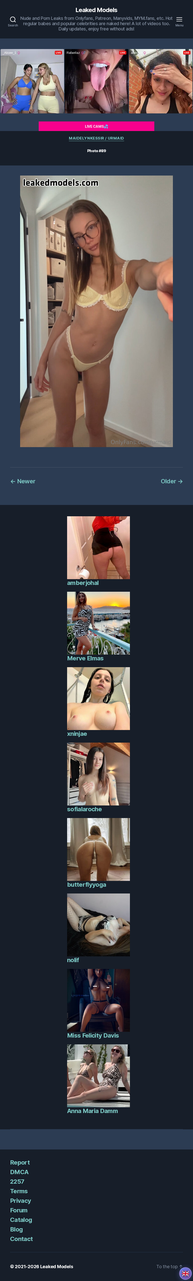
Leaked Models (96, 10)
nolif (73, 960)
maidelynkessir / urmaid (96, 138)
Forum (19, 1210)
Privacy (20, 1200)
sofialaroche (84, 809)
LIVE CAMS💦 (96, 126)
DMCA (19, 1172)
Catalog (21, 1219)
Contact (21, 1239)
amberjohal (83, 582)
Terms (19, 1191)
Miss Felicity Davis (93, 1035)
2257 (17, 1181)
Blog (16, 1229)
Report (20, 1162)
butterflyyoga (86, 884)
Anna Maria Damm (92, 1111)
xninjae (77, 733)
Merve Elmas (85, 658)
